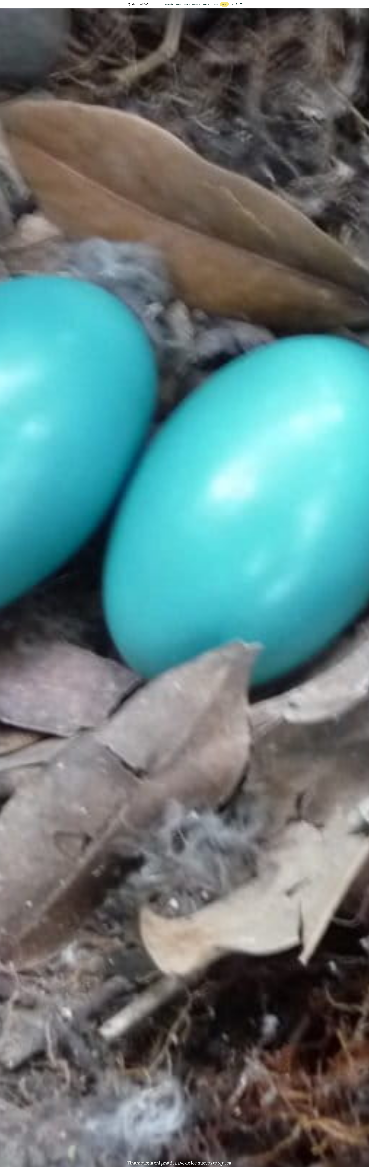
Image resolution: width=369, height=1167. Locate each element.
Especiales (196, 4)
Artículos (206, 4)
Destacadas (169, 4)
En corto (215, 4)
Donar (224, 4)
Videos (178, 4)
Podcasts (186, 4)
